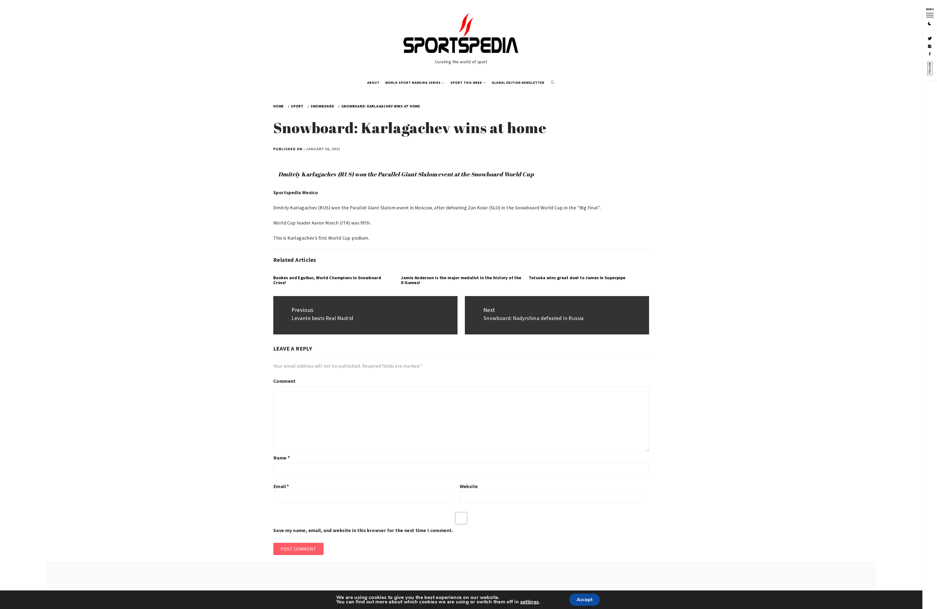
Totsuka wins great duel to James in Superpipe (577, 277)
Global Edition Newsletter (518, 82)
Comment (284, 381)
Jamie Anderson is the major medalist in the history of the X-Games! (461, 280)
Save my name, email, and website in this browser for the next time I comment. (363, 530)
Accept (584, 599)
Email (281, 486)
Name (281, 458)
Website (469, 486)
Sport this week (466, 82)
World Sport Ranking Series (413, 82)
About (373, 82)
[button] (929, 24)
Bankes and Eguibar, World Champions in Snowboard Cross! (327, 280)
